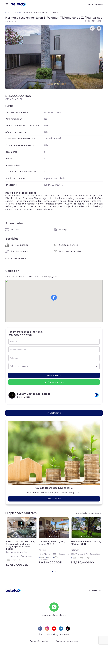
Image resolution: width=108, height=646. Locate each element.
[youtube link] (54, 628)
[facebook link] (40, 628)
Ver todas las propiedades (88, 513)
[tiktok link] (68, 628)
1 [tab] (17, 536)
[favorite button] (99, 28)
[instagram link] (47, 628)
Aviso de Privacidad (39, 641)
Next (31, 528)
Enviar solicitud (54, 375)
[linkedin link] (61, 628)
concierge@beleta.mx (54, 614)
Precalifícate (54, 412)
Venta (19, 12)
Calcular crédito (54, 499)
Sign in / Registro (95, 4)
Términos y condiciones (67, 641)
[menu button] (7, 4)
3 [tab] (21, 536)
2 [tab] (19, 536)
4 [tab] (24, 536)
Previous (7, 528)
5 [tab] (26, 536)
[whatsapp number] (54, 607)
